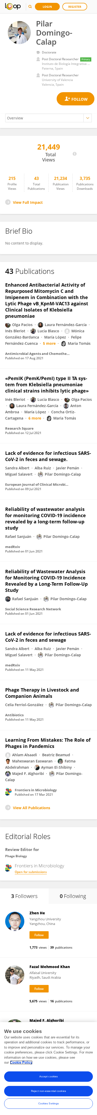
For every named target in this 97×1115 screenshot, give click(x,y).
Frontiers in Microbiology (39, 865)
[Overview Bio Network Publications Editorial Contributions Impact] (48, 118)
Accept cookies (48, 1076)
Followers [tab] (24, 896)
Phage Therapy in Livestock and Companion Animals (42, 693)
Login (47, 7)
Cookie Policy (21, 1062)
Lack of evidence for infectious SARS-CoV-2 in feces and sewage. (48, 456)
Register (74, 7)
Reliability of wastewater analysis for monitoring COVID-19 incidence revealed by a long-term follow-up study (45, 518)
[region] (48, 1068)
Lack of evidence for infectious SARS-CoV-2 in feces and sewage (48, 637)
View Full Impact (28, 202)
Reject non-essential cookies (48, 1091)
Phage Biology (16, 856)
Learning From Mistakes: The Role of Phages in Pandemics (48, 743)
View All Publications (31, 807)
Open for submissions (31, 872)
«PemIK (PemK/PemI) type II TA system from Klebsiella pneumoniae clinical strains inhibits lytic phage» (47, 384)
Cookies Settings (48, 1103)
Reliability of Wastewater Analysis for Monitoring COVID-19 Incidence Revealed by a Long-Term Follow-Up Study (46, 580)
